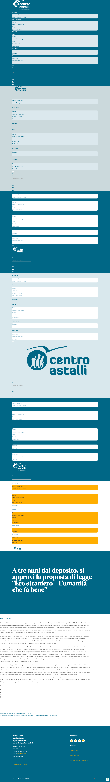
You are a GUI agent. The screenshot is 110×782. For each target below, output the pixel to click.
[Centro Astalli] (21, 10)
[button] (45, 690)
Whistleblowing (74, 755)
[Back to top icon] (99, 778)
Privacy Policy (74, 750)
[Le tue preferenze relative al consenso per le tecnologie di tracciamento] (107, 779)
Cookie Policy (74, 765)
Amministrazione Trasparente (79, 760)
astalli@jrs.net (21, 753)
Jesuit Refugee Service (20, 764)
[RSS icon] (94, 778)
